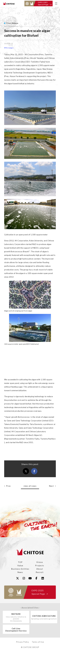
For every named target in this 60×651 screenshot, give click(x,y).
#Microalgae (9, 48)
